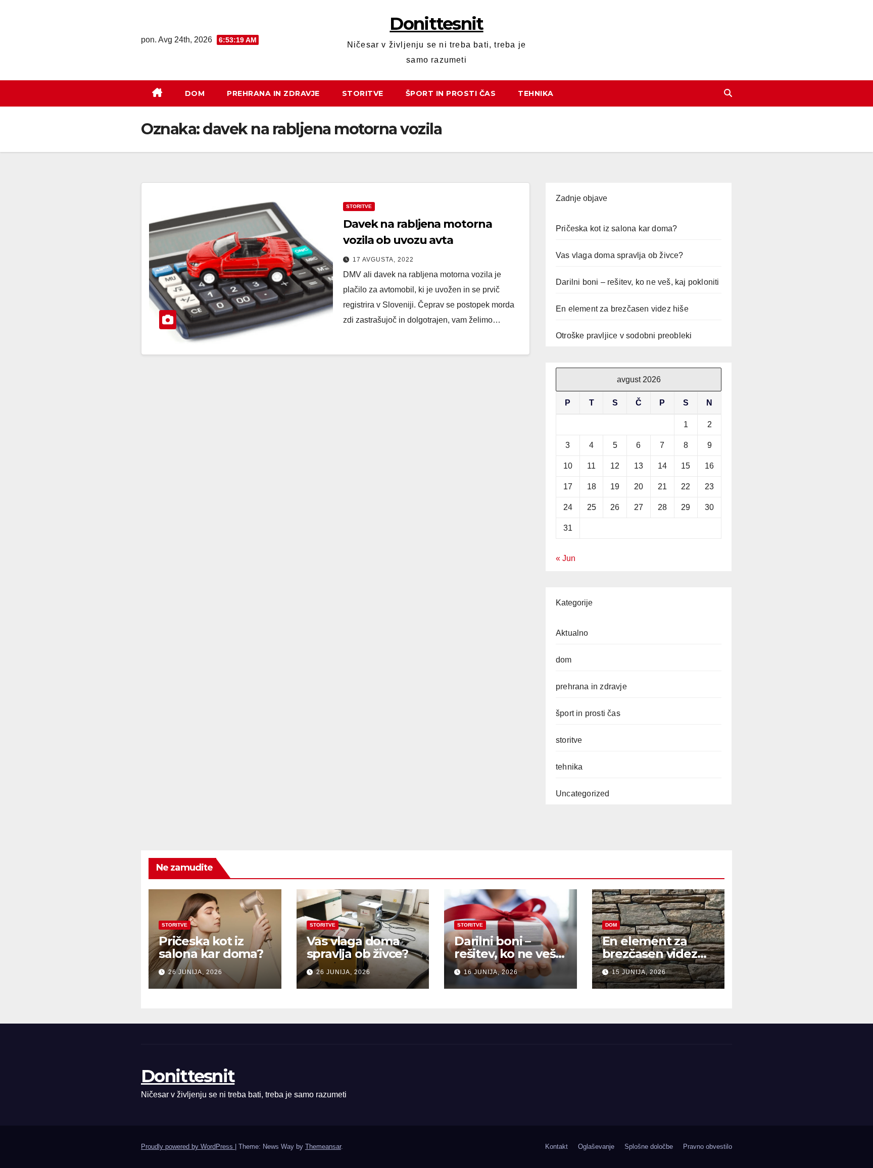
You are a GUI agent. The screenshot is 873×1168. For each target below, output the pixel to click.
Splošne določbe (648, 1146)
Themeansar (323, 1146)
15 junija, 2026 (639, 972)
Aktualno (572, 633)
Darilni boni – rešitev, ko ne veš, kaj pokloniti (637, 282)
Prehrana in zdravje (273, 93)
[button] (728, 93)
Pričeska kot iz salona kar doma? (616, 228)
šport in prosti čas (588, 713)
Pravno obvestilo (707, 1146)
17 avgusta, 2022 (383, 259)
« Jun (565, 558)
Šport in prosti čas (451, 93)
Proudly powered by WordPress (188, 1146)
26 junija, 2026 (195, 972)
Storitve (362, 93)
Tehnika (536, 93)
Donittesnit (436, 23)
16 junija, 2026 (491, 972)
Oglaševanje (596, 1146)
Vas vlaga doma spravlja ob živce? (620, 255)
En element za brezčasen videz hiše (622, 308)
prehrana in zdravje (591, 686)
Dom (195, 93)
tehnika (569, 767)
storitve (359, 206)
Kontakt (556, 1146)
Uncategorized (583, 793)
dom (564, 659)
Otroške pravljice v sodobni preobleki (624, 335)
